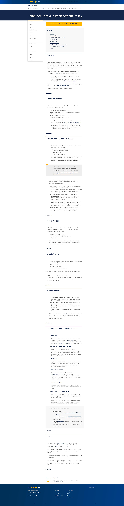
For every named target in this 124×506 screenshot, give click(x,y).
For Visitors (57, 492)
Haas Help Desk (60, 421)
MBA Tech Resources (33, 49)
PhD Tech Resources (33, 51)
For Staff (67, 493)
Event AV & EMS (32, 40)
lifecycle (55, 73)
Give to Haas (91, 487)
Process (51, 48)
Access (31, 24)
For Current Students (69, 490)
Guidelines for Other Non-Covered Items (58, 44)
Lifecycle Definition (54, 35)
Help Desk (66, 313)
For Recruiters (57, 490)
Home (29, 9)
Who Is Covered (53, 39)
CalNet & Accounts (33, 38)
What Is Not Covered (54, 43)
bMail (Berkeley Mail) (70, 488)
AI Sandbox (31, 27)
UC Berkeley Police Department (72, 417)
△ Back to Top (48, 93)
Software (31, 60)
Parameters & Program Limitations (57, 37)
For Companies (57, 488)
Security (31, 57)
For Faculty (68, 492)
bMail (30, 35)
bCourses (31, 32)
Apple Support (69, 340)
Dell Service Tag (56, 446)
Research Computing (50, 8)
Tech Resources (35, 8)
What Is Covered (53, 41)
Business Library (58, 493)
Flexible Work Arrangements (70, 80)
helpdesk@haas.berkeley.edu (61, 443)
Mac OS (31, 46)
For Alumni (67, 495)
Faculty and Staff (32, 43)
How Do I (42, 8)
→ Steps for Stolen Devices (58, 46)
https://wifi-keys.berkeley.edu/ (74, 416)
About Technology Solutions (74, 8)
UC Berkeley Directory (59, 495)
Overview (52, 34)
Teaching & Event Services (61, 8)
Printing (31, 54)
